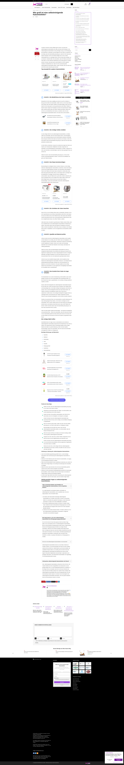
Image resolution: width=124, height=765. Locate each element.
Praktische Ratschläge (80, 30)
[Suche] (72, 4)
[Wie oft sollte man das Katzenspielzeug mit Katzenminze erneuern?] (58, 606)
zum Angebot (46, 90)
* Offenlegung (47, 762)
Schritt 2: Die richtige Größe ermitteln (83, 18)
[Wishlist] (85, 4)
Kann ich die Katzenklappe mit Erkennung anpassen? (47, 612)
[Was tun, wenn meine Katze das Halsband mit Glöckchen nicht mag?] (37, 606)
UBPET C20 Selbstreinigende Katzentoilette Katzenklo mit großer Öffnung (85, 123)
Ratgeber (37, 10)
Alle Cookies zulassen (118, 760)
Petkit (81, 103)
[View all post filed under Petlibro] (88, 664)
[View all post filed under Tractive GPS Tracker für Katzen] (82, 671)
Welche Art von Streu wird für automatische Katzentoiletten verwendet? (68, 614)
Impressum (51, 762)
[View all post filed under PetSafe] (75, 667)
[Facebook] (34, 753)
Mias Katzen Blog (76, 7)
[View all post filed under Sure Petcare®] (82, 667)
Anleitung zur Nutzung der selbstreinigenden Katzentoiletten (81, 32)
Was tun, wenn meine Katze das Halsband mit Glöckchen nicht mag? (37, 611)
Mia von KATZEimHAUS (37, 51)
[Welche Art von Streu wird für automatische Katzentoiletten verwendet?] (69, 606)
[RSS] (37, 753)
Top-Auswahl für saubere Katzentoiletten (80, 14)
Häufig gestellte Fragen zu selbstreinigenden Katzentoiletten (81, 34)
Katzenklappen (68, 7)
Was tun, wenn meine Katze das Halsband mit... (31, 651)
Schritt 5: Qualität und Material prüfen (83, 23)
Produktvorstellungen (78, 59)
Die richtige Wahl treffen (81, 27)
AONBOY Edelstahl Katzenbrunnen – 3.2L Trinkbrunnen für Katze (83, 118)
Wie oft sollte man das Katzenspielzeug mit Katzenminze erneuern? (58, 611)
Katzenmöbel (75, 685)
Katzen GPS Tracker (61, 7)
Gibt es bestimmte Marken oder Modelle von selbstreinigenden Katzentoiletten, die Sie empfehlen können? (83, 37)
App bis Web (121, 762)
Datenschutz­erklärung (56, 762)
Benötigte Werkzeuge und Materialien (83, 28)
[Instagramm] (35, 753)
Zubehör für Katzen (76, 689)
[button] (56, 541)
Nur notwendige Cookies (109, 760)
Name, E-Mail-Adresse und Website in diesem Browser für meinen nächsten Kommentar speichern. (51, 640)
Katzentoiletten (54, 7)
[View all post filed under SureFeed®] (88, 667)
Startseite (34, 10)
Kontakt (44, 762)
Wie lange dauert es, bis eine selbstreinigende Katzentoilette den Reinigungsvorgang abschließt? (81, 40)
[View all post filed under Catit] (75, 664)
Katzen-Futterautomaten (46, 7)
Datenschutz (112, 756)
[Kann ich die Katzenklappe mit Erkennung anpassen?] (48, 606)
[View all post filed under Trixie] (88, 671)
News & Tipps (77, 58)
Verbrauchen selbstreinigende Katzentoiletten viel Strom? (81, 42)
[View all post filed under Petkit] (82, 664)
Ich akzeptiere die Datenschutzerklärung (62, 679)
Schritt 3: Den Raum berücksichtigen (83, 19)
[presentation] (13, 653)
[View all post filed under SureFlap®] (75, 671)
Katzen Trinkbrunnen (76, 680)
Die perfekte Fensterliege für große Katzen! (94, 651)
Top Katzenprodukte (78, 61)
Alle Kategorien (37, 7)
